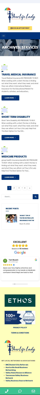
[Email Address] (33, 391)
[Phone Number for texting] (20, 391)
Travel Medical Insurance (19, 74)
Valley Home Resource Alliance (18, 373)
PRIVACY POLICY (20, 328)
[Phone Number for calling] (6, 391)
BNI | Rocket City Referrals (17, 365)
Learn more (9, 98)
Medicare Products (14, 156)
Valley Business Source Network (19, 381)
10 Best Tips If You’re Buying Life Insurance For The (27, 218)
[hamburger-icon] (4, 35)
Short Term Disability (16, 116)
